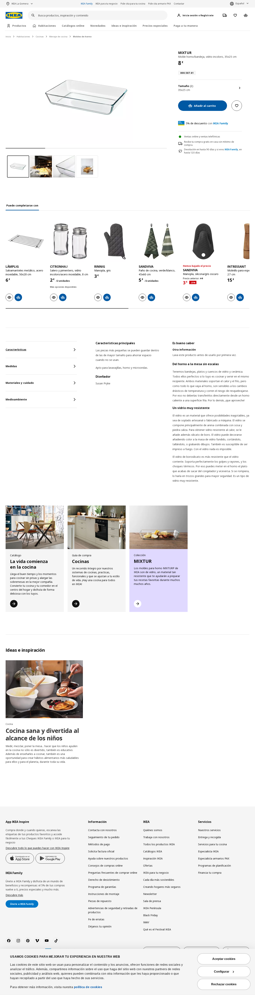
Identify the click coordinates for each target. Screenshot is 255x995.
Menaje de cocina (58, 36)
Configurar (221, 971)
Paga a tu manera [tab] (186, 25)
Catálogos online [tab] (73, 25)
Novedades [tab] (97, 25)
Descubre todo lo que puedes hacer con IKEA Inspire (37, 848)
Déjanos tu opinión (99, 926)
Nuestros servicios (209, 830)
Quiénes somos (152, 830)
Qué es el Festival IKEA (157, 929)
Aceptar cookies (223, 958)
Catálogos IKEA (152, 851)
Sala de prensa (152, 901)
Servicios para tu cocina (212, 844)
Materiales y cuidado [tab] (20, 383)
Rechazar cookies (224, 984)
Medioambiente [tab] (16, 399)
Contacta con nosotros (102, 830)
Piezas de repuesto (99, 901)
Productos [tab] (19, 25)
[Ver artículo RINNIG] (114, 241)
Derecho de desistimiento (104, 879)
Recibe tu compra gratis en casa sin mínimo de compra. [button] (209, 143)
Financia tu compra (209, 872)
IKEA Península (152, 908)
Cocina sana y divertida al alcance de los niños (42, 734)
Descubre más (14, 895)
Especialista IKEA (208, 851)
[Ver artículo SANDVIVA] (159, 241)
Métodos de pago (99, 844)
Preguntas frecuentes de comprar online (112, 872)
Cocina (9, 724)
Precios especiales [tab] (155, 25)
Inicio (8, 36)
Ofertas (148, 865)
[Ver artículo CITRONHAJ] (70, 241)
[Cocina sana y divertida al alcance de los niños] (44, 689)
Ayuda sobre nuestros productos (108, 858)
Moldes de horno (82, 36)
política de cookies (88, 987)
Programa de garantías (102, 887)
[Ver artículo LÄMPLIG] (26, 241)
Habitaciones (23, 36)
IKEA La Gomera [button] (20, 3)
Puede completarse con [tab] (22, 205)
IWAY (146, 922)
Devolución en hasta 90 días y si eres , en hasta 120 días (213, 151)
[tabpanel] (172, 416)
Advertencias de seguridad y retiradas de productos (112, 910)
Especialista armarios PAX (213, 858)
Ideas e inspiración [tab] (124, 25)
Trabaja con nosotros (156, 837)
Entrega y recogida (209, 837)
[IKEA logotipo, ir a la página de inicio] (14, 15)
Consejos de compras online (105, 865)
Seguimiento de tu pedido (103, 837)
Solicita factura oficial (101, 851)
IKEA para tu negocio (107, 3)
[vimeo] (37, 941)
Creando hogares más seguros (162, 887)
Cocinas (40, 36)
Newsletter (150, 894)
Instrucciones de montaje (103, 894)
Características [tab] (16, 349)
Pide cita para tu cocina (133, 3)
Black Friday (150, 915)
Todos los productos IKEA (159, 844)
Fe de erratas (96, 919)
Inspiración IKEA (153, 858)
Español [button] (240, 3)
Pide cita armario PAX (159, 3)
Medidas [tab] (11, 366)
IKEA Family (87, 3)
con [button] (207, 123)
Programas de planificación (214, 865)
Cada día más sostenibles (158, 879)
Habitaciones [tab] (47, 25)
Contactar (179, 3)
